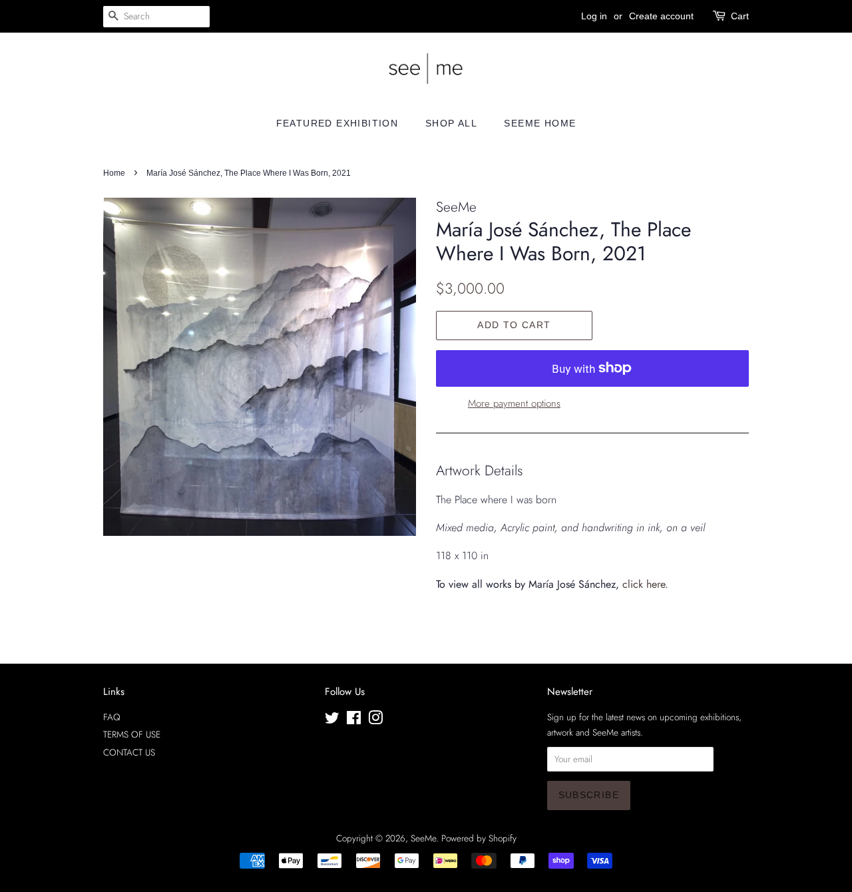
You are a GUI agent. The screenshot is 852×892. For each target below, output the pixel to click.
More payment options (514, 403)
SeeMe (423, 838)
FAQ (111, 717)
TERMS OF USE (131, 734)
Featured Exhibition (337, 123)
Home (114, 173)
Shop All (451, 123)
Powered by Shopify (479, 838)
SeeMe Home (540, 123)
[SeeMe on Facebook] (353, 720)
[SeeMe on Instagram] (375, 720)
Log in (594, 16)
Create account (661, 16)
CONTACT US (129, 752)
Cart (740, 16)
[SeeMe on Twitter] (332, 720)
